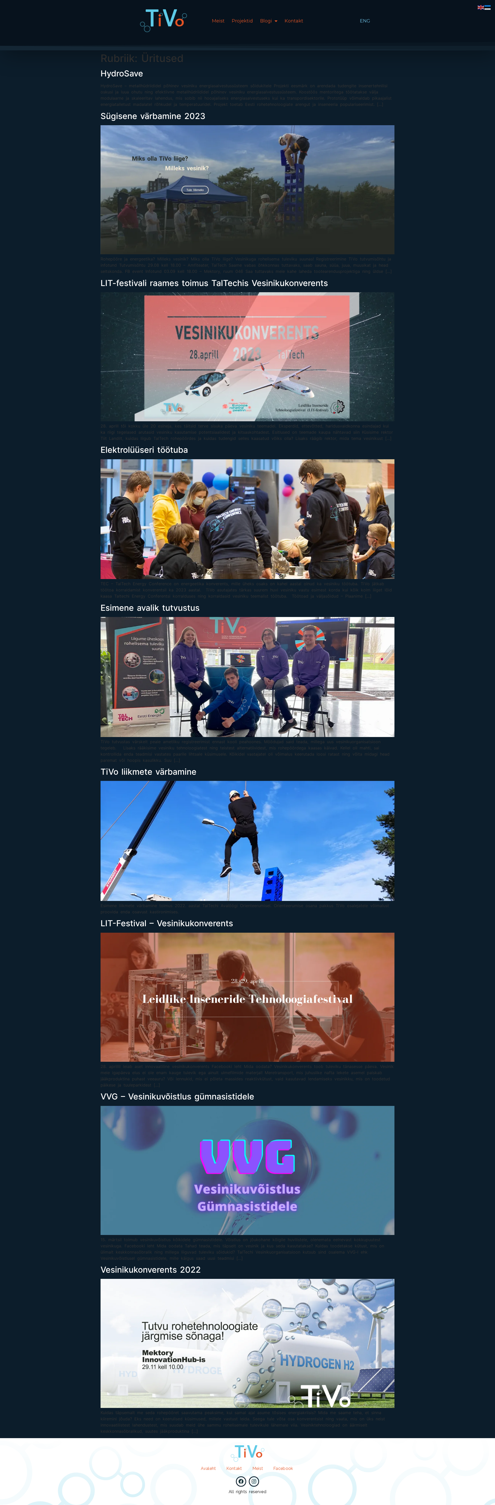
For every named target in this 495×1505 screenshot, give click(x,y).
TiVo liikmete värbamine (148, 772)
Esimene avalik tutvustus (150, 608)
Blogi (266, 21)
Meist (218, 21)
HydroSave (122, 73)
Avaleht (208, 1468)
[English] (481, 7)
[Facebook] (241, 1481)
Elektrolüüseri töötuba (144, 450)
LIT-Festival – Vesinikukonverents (167, 923)
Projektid (242, 21)
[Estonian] (487, 7)
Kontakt (294, 21)
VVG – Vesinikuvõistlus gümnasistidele (177, 1096)
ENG (365, 21)
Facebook (283, 1468)
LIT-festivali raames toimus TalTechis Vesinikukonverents (214, 283)
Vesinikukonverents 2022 (151, 1270)
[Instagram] (254, 1481)
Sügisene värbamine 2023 (153, 116)
